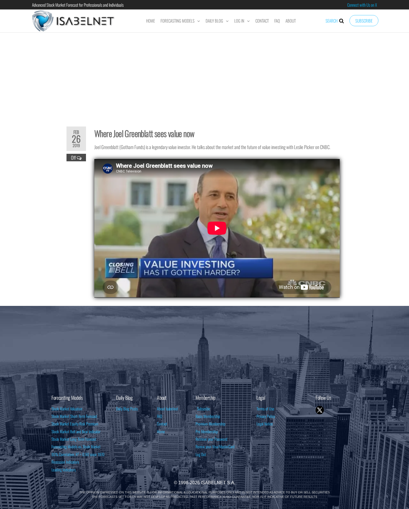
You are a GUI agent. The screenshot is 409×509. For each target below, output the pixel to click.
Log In (239, 21)
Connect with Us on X (362, 5)
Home (150, 21)
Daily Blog (214, 21)
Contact (262, 21)
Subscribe (364, 21)
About (290, 21)
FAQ (277, 21)
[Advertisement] (204, 76)
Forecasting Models (177, 21)
